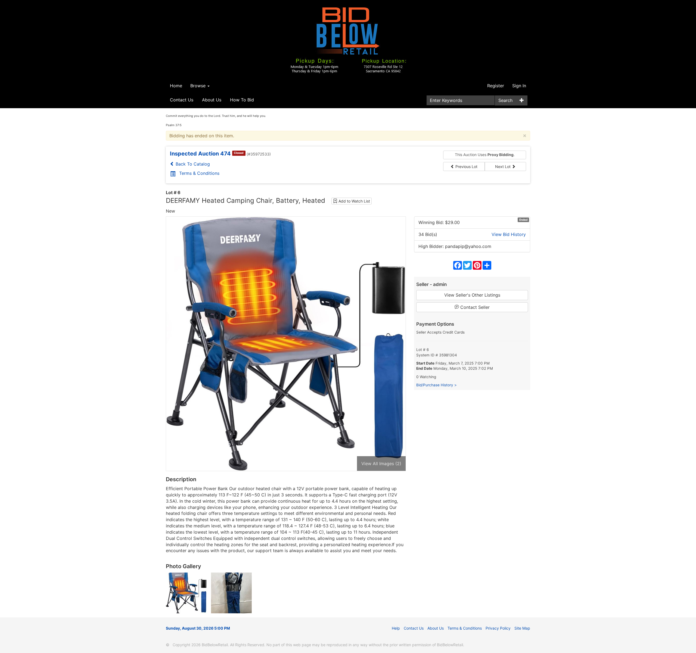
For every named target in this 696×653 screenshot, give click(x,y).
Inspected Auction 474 (200, 153)
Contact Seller (474, 307)
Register (495, 85)
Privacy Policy (498, 628)
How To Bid (242, 99)
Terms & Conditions (199, 173)
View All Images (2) (381, 463)
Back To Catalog (192, 164)
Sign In (519, 85)
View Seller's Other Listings (472, 295)
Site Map (522, 628)
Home (176, 85)
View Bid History (509, 234)
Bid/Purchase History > (436, 385)
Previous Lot (465, 166)
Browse (198, 85)
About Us (211, 99)
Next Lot (503, 166)
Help (396, 628)
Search (505, 100)
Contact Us (181, 99)
